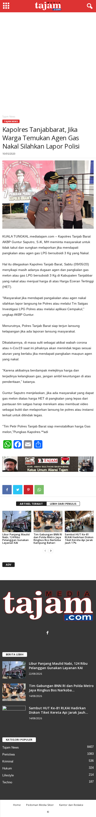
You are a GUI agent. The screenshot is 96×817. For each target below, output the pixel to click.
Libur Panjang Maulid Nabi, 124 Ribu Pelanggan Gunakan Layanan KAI (16, 538)
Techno (7, 782)
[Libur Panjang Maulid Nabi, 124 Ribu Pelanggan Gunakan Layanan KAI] (16, 521)
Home (17, 805)
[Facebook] (48, 633)
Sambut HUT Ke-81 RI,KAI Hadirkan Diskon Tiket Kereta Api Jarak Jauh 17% (79, 538)
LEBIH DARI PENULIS (63, 503)
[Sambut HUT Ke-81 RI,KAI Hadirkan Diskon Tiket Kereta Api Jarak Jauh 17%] (79, 521)
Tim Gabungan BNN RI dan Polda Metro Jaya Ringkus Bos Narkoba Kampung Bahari (48, 538)
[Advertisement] (48, 62)
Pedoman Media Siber (40, 805)
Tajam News (11, 121)
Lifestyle (8, 775)
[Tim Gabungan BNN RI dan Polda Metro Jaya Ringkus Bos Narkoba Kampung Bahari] (48, 521)
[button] (89, 6)
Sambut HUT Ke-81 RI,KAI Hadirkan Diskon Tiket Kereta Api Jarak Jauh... (58, 710)
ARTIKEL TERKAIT (31, 503)
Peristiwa (8, 754)
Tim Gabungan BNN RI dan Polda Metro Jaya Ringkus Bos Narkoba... (61, 688)
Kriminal (7, 761)
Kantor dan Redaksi (71, 805)
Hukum (7, 768)
